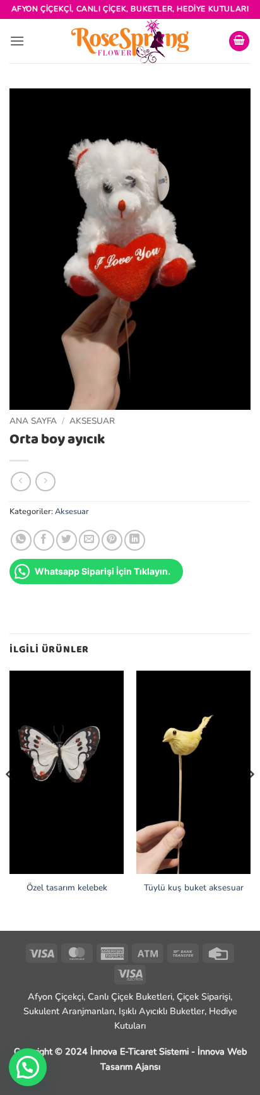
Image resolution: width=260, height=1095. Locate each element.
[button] (17, 40)
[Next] (249, 799)
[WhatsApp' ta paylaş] (21, 540)
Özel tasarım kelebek (67, 888)
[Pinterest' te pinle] (112, 540)
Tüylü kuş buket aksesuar (194, 888)
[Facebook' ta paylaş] (43, 540)
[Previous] (10, 799)
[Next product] (20, 481)
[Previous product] (45, 481)
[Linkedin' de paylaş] (134, 540)
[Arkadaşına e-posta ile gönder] (89, 540)
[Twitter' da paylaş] (66, 540)
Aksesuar (92, 421)
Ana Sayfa (33, 421)
